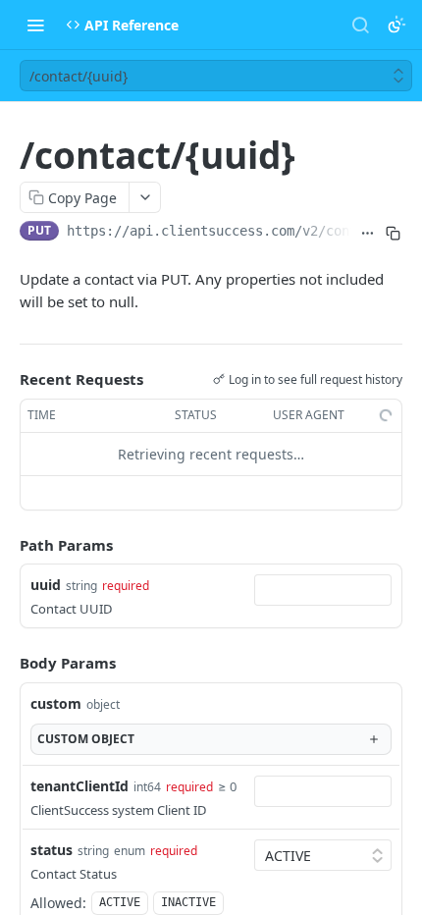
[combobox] (323, 590)
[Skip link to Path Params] (6, 545)
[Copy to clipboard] (393, 232)
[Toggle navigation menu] (35, 24)
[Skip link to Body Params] (6, 663)
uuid (45, 584)
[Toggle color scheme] (396, 24)
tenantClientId (79, 786)
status (51, 849)
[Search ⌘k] (360, 24)
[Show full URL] (368, 232)
